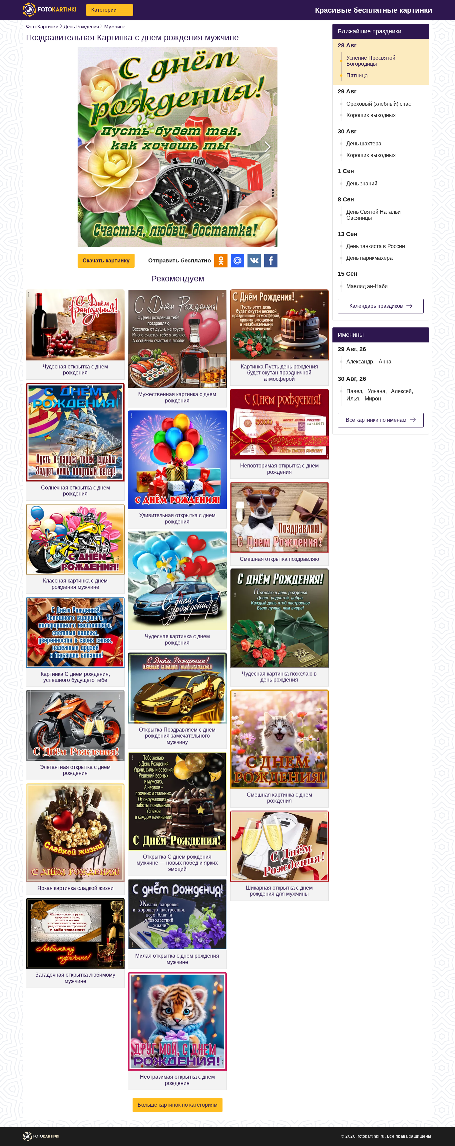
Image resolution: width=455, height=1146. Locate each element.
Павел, (354, 391)
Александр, (360, 361)
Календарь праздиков (376, 306)
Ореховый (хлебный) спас (378, 104)
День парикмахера (369, 258)
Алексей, (402, 391)
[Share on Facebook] (270, 260)
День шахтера (363, 143)
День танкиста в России (375, 246)
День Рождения (81, 26)
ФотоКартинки (42, 26)
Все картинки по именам (376, 420)
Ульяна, (377, 391)
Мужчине (114, 26)
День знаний (361, 183)
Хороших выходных (371, 115)
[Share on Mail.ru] (237, 260)
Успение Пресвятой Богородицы (370, 61)
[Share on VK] (254, 260)
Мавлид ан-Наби (367, 286)
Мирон (373, 398)
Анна (385, 361)
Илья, (353, 398)
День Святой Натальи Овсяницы (373, 215)
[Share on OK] (221, 260)
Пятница (357, 75)
